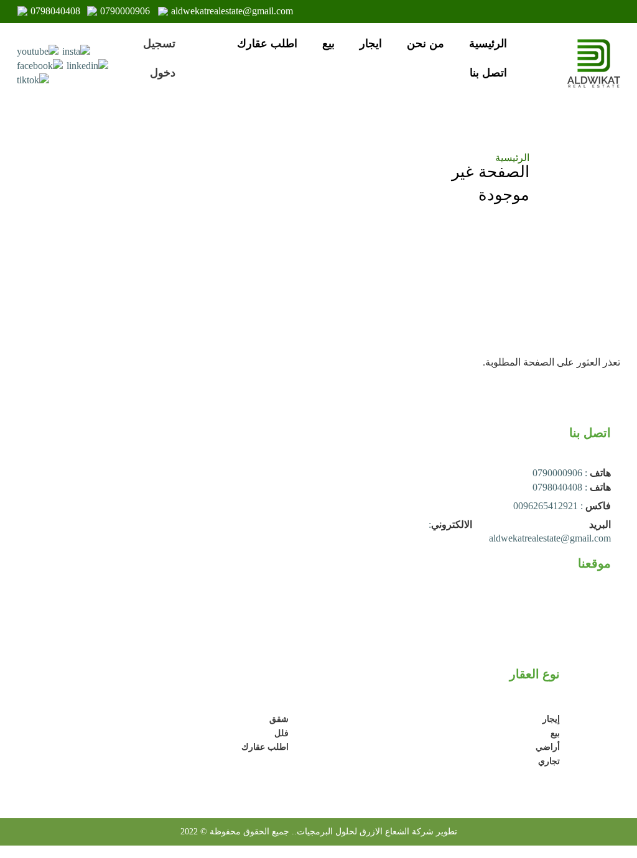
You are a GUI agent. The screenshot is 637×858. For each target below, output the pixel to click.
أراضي (548, 747)
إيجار (551, 719)
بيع (328, 43)
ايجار (371, 43)
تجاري (549, 761)
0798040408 (55, 11)
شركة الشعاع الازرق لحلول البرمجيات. (364, 831)
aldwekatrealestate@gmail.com (232, 11)
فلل (281, 733)
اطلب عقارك (267, 43)
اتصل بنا (488, 73)
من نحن (425, 43)
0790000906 (125, 11)
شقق (279, 719)
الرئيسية (488, 43)
